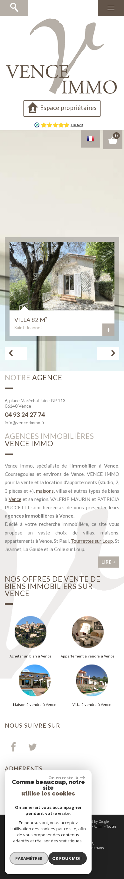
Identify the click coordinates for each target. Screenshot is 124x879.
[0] (113, 143)
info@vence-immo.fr (25, 422)
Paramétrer (28, 858)
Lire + (108, 562)
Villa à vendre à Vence (91, 705)
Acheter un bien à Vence (31, 656)
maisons (45, 491)
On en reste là (63, 778)
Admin (99, 826)
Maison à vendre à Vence (34, 705)
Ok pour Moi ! (67, 858)
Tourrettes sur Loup (92, 541)
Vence (15, 499)
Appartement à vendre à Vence (87, 656)
